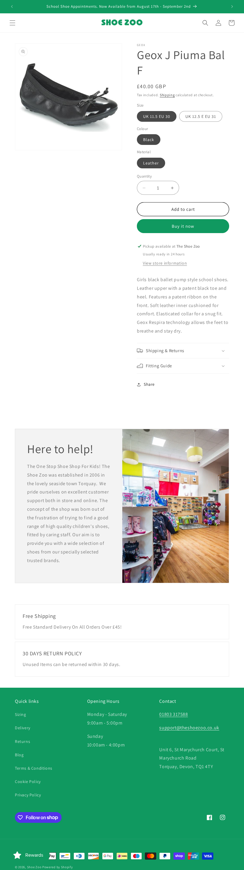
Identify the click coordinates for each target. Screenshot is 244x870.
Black (148, 139)
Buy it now (183, 226)
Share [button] (149, 384)
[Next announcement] (232, 6)
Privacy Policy (28, 795)
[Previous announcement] (11, 6)
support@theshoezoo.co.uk (189, 728)
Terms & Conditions (33, 768)
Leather (151, 163)
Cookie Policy (28, 781)
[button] (12, 22)
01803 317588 (173, 714)
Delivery (22, 727)
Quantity (144, 176)
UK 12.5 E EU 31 (200, 116)
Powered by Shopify (57, 867)
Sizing (20, 714)
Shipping (167, 95)
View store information (165, 263)
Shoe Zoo (34, 867)
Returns (22, 741)
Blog (19, 754)
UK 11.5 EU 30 (156, 116)
